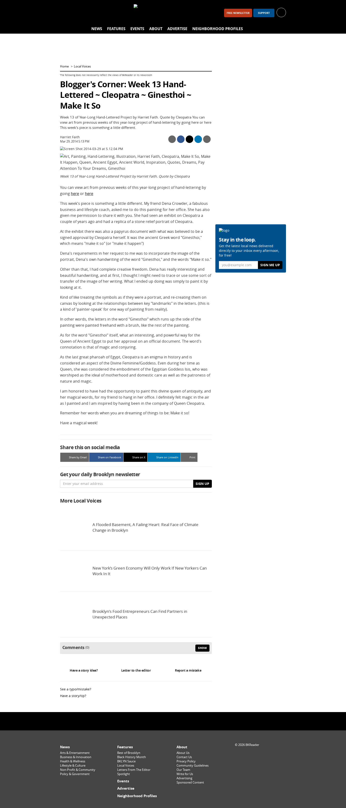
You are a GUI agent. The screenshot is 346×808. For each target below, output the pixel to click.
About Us (183, 753)
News (96, 28)
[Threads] (90, 13)
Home (64, 66)
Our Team (183, 770)
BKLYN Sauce (126, 761)
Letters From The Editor (133, 770)
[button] (281, 12)
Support (264, 13)
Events (137, 28)
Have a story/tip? (73, 695)
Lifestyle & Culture (72, 766)
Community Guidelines (193, 766)
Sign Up (202, 483)
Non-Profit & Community (77, 770)
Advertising (184, 778)
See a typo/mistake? (75, 689)
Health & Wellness (72, 761)
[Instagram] (78, 13)
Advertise (177, 28)
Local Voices (82, 66)
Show (202, 648)
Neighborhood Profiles (217, 28)
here (75, 193)
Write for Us (185, 774)
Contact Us (184, 757)
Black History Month (131, 757)
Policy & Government (75, 774)
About (155, 28)
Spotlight (123, 774)
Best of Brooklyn (128, 753)
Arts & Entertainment (75, 753)
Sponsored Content (190, 782)
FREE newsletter (238, 13)
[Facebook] (65, 13)
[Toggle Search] (281, 29)
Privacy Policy (186, 761)
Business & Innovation (75, 757)
